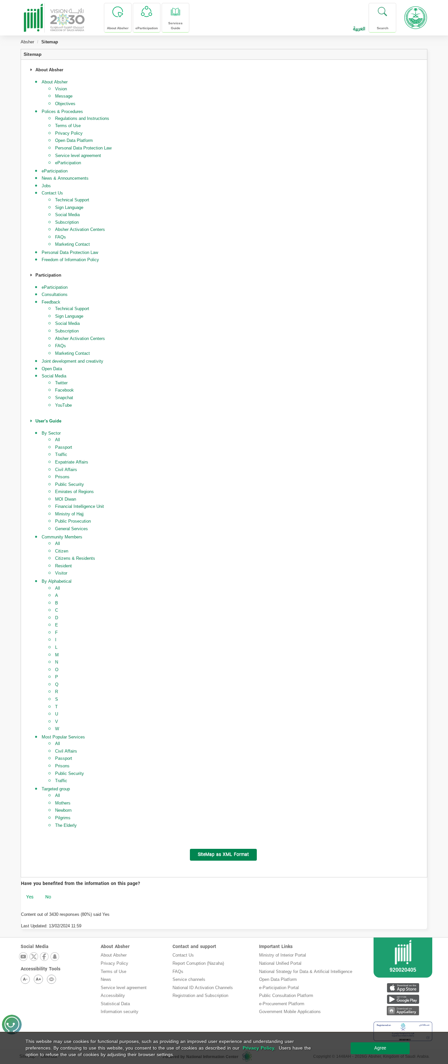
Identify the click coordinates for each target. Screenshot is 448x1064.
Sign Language (69, 207)
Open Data (52, 369)
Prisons (62, 477)
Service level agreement (78, 155)
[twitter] (34, 957)
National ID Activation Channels (203, 988)
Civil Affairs (66, 469)
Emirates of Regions (74, 491)
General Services (71, 529)
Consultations (55, 294)
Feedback (51, 302)
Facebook (64, 390)
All (57, 440)
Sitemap (33, 54)
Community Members (62, 537)
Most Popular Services (63, 737)
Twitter (61, 383)
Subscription (67, 222)
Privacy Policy (69, 133)
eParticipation (68, 163)
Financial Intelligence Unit (79, 506)
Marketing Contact (72, 244)
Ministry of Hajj (69, 514)
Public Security (69, 484)
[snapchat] (55, 957)
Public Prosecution (73, 521)
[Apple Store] (403, 987)
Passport (63, 447)
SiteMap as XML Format (223, 854)
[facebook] (44, 957)
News (106, 979)
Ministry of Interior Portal (282, 955)
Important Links (276, 946)
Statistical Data (115, 1004)
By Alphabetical (56, 581)
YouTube (63, 405)
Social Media (67, 215)
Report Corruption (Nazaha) (198, 963)
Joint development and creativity (72, 361)
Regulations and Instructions (82, 118)
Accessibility (113, 995)
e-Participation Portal (279, 988)
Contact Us (183, 955)
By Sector (51, 433)
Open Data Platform (74, 140)
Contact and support (194, 946)
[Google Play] (403, 999)
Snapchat (64, 398)
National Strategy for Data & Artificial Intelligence (305, 971)
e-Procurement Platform (281, 1004)
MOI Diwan (65, 499)
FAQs (60, 237)
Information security (119, 1011)
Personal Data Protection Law (83, 148)
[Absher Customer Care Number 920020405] (403, 965)
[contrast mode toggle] (51, 979)
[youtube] (23, 957)
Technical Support (72, 200)
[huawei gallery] (403, 1010)
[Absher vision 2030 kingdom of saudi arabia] (53, 15)
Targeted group (56, 789)
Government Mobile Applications (290, 1011)
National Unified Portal (280, 963)
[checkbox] (29, 897)
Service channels (189, 979)
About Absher (115, 946)
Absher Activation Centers (80, 229)
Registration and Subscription (200, 995)
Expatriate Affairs (71, 462)
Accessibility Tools (40, 968)
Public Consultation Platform (286, 995)
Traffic (61, 454)
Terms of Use (68, 126)
